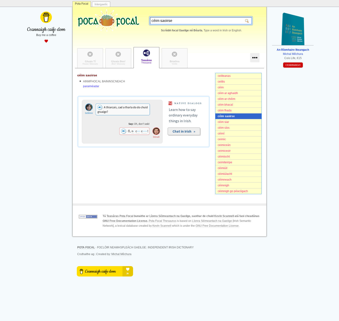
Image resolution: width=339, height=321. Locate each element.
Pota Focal (81, 3)
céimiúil (222, 168)
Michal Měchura (121, 254)
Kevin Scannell (224, 216)
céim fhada (225, 110)
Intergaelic (101, 4)
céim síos (223, 127)
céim (221, 87)
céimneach (225, 179)
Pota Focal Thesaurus (162, 221)
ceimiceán (224, 145)
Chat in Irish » (183, 131)
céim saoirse (226, 116)
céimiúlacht (225, 173)
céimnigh (223, 185)
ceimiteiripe (225, 162)
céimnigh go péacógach (233, 191)
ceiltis (221, 81)
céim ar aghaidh (228, 93)
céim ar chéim (226, 99)
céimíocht (224, 156)
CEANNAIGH (292, 65)
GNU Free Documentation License (125, 221)
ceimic (222, 139)
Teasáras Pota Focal (120, 216)
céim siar (223, 122)
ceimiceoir (224, 150)
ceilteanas (224, 75)
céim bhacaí (225, 104)
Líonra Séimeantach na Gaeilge (169, 216)
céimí (221, 133)
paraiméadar (91, 86)
